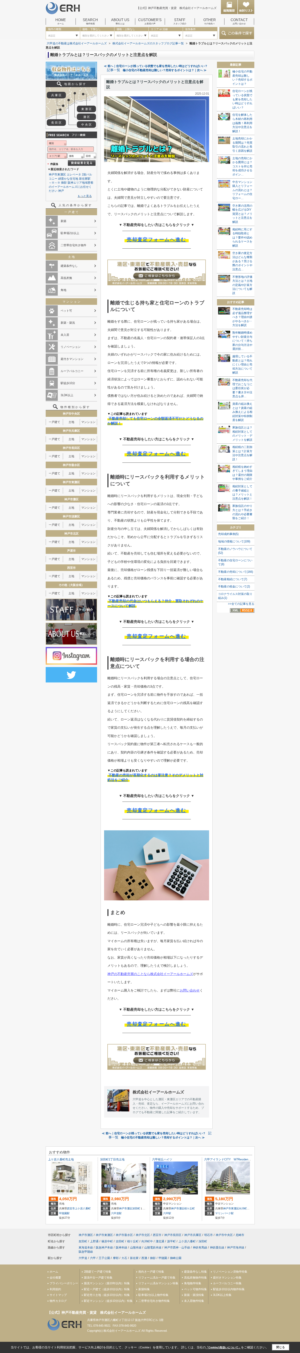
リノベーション (71, 347)
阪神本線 (121, 1247)
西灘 (144, 1258)
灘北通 (160, 1241)
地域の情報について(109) (234, 541)
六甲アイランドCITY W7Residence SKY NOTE (237, 1159)
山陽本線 (135, 1247)
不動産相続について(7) (232, 579)
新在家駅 (84, 178)
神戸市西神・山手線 (177, 1247)
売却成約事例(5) (228, 534)
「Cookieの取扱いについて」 (223, 1347)
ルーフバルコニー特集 (227, 1283)
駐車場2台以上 (70, 233)
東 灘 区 (86, 109)
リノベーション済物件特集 (230, 1271)
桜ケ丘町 (189, 1208)
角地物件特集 (192, 1283)
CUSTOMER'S (150, 21)
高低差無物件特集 (195, 1277)
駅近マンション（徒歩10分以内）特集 (108, 1300)
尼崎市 (240, 1235)
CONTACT (239, 21)
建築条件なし (69, 265)
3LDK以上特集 (222, 1295)
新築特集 (144, 1289)
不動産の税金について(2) (234, 586)
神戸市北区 (143, 1235)
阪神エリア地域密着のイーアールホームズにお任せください (71, 186)
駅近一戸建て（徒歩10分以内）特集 (107, 1289)
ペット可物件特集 (195, 1289)
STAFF (179, 21)
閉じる (280, 1347)
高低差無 (66, 278)
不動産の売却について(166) (235, 571)
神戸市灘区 (125, 1208)
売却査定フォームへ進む (156, 239)
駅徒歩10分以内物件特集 (229, 1289)
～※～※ (54, 182)
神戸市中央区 (224, 1235)
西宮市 (71, 1208)
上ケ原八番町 (83, 1208)
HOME (60, 21)
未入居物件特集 (194, 1300)
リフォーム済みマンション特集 (158, 1283)
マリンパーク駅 (224, 1213)
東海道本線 (86, 1247)
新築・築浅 (68, 322)
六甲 (93, 1258)
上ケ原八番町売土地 (61, 1159)
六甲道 (83, 1258)
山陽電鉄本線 (152, 1247)
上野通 (94, 1241)
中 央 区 (86, 124)
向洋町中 (244, 1208)
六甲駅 (167, 1213)
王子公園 (104, 1258)
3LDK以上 (67, 395)
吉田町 (120, 1241)
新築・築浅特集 (194, 1295)
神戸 (61, 190)
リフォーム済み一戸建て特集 (156, 1277)
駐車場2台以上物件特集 (153, 1295)
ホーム (54, 1271)
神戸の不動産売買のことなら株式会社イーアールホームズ (150, 974)
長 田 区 (56, 122)
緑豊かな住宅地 (68, 178)
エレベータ (74, 174)
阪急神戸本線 (104, 1247)
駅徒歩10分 (68, 383)
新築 (63, 221)
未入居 (65, 334)
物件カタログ (58, 1300)
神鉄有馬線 (200, 1247)
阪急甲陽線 (86, 1251)
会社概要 (55, 1277)
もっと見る (85, 196)
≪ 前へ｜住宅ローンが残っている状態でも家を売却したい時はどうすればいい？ (156, 66)
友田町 (83, 1241)
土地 (71, 422)
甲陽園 (163, 1258)
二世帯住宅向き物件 (73, 245)
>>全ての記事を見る (241, 603)
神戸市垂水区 (124, 1235)
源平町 (171, 1241)
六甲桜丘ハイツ (162, 1159)
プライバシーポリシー (64, 1283)
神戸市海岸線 (235, 1247)
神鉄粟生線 (217, 1247)
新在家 (134, 1258)
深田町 (136, 1208)
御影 (64, 182)
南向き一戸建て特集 (151, 1271)
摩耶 (116, 1258)
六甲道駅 (116, 1213)
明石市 (208, 1235)
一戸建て (54, 422)
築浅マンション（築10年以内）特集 (107, 1283)
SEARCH (90, 21)
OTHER (209, 21)
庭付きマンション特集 (227, 1277)
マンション (88, 422)
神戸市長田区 (172, 1235)
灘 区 (86, 117)
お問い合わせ (190, 990)
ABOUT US (120, 21)
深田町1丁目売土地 (112, 1159)
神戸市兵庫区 (192, 1235)
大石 (124, 1258)
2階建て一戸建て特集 (97, 1271)
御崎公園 (175, 1258)
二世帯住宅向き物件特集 (154, 1300)
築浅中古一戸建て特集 (98, 1277)
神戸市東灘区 (57, 174)
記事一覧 (113, 70)
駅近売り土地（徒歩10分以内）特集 (107, 1295)
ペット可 (66, 310)
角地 (63, 290)
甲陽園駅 (64, 1213)
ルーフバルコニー (72, 371)
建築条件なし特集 (195, 1271)
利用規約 (55, 1289)
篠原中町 (107, 1241)
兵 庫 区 (56, 95)
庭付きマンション (72, 359)
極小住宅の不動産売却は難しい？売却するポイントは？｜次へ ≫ (164, 70)
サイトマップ (58, 1295)
